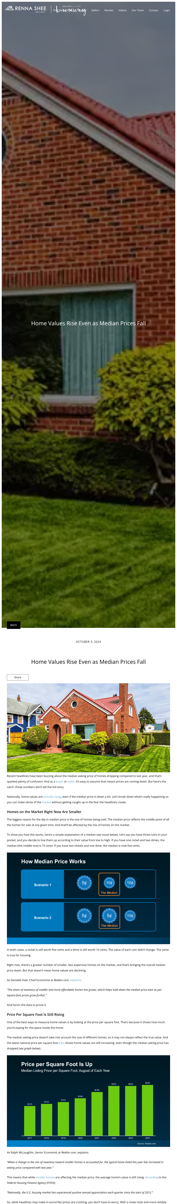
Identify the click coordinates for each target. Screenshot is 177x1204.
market (46, 802)
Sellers (95, 10)
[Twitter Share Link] (17, 686)
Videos (123, 10)
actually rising (52, 797)
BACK (13, 625)
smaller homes (45, 1177)
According (151, 1177)
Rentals (108, 10)
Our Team (138, 10)
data (61, 1043)
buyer (59, 781)
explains (75, 980)
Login (167, 10)
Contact (153, 10)
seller (71, 781)
